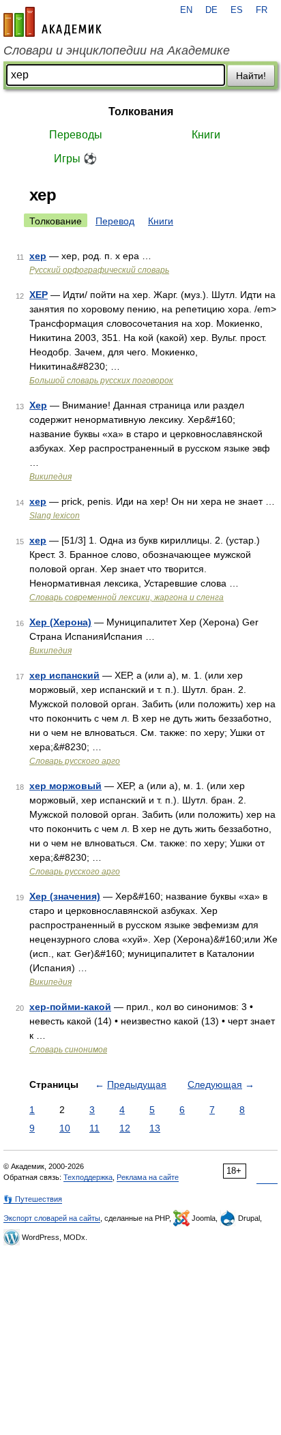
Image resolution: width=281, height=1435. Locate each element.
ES (237, 10)
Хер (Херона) (60, 622)
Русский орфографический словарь (99, 270)
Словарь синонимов (68, 1049)
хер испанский (64, 675)
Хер (38, 405)
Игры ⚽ (75, 158)
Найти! (251, 75)
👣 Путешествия (32, 1199)
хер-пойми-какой (70, 1006)
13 (154, 1128)
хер (37, 255)
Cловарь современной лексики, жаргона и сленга (126, 597)
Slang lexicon (54, 515)
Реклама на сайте (148, 1177)
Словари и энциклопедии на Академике (116, 50)
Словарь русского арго (74, 761)
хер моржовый (65, 785)
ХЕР (38, 294)
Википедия (50, 477)
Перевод (114, 221)
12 (124, 1128)
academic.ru (52, 22)
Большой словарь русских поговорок (101, 380)
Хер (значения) (64, 896)
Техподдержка (88, 1177)
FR (261, 10)
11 (94, 1128)
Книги (206, 134)
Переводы (75, 134)
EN (186, 10)
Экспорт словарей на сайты (51, 1218)
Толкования (140, 111)
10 (64, 1128)
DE (211, 10)
